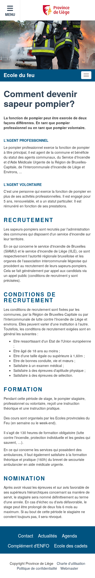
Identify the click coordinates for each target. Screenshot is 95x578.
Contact (25, 535)
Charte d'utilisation (71, 563)
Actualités (47, 535)
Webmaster (69, 568)
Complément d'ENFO (28, 545)
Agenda (69, 535)
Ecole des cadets (70, 545)
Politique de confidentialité (37, 568)
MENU (10, 14)
